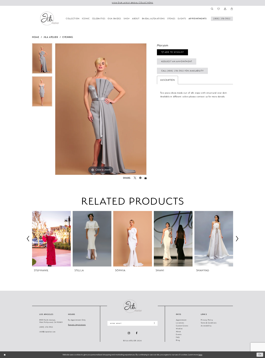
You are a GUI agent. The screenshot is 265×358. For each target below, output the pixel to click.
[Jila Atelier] (132, 306)
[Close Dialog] (4, 354)
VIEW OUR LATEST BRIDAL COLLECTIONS (132, 3)
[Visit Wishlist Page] (218, 9)
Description (167, 80)
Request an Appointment (176, 61)
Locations (180, 323)
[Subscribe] (154, 323)
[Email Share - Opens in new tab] (146, 178)
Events (178, 334)
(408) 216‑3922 (46, 327)
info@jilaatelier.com (47, 332)
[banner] (49, 18)
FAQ (177, 337)
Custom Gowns (182, 326)
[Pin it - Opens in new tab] (140, 178)
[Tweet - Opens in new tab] (135, 178)
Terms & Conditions (209, 323)
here (200, 354)
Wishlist (179, 329)
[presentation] (51, 238)
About (178, 332)
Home (35, 37)
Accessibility (206, 326)
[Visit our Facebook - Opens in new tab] (136, 333)
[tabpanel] (42, 59)
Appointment (181, 320)
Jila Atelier (51, 37)
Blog (178, 340)
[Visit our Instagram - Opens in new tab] (129, 333)
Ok (260, 354)
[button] (225, 9)
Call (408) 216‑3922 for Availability (182, 71)
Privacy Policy (207, 320)
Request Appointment (77, 325)
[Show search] (212, 9)
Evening (68, 37)
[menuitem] (222, 19)
